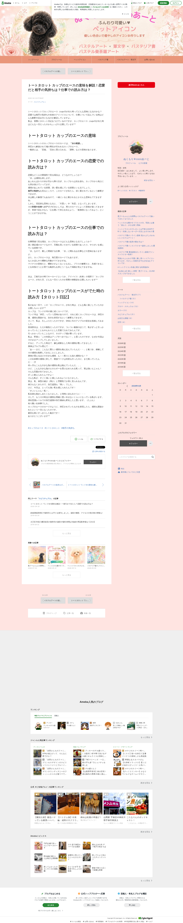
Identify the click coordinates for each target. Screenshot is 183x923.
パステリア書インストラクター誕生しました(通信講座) (136, 247)
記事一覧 (70, 613)
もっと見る (66, 533)
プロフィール (56, 59)
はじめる (51, 905)
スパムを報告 (76, 921)
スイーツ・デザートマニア (123, 747)
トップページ (33, 59)
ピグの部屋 (143, 163)
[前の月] (127, 386)
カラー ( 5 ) (122, 310)
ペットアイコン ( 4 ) (126, 302)
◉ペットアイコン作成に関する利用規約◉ (133, 267)
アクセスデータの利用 (114, 921)
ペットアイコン (80, 59)
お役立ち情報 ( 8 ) (125, 318)
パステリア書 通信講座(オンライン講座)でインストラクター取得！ (136, 253)
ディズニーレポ (39, 747)
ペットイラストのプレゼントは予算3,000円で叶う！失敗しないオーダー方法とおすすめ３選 (136, 230)
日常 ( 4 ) (121, 322)
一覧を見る (136, 280)
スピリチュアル (39, 102)
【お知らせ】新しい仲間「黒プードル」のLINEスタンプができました (136, 272)
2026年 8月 (136, 386)
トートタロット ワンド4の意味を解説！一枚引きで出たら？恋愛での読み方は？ (81, 71)
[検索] (152, 457)
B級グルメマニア (79, 747)
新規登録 (163, 3)
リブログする (98, 439)
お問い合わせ (149, 59)
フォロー (93, 462)
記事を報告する (100, 451)
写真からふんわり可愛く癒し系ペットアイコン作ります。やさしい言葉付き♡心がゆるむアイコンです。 (136, 260)
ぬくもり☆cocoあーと (136, 159)
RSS (122, 469)
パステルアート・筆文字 (126, 59)
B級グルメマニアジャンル (43, 716)
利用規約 (101, 921)
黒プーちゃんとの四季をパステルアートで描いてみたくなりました (136, 217)
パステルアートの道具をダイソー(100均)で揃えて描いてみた (54, 71)
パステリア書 (103, 59)
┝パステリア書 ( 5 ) (126, 298)
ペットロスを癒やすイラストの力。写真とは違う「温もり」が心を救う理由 (136, 224)
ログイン (176, 3)
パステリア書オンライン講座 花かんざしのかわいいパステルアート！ (136, 236)
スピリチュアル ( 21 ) (126, 314)
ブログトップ (51, 613)
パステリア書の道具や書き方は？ (131, 242)
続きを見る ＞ (149, 180)
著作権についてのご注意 (130, 472)
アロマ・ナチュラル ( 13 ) (128, 306)
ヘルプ (150, 921)
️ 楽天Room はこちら (136, 85)
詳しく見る (91, 905)
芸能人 (56, 716)
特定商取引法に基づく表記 (135, 921)
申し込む (132, 905)
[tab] (43, 716)
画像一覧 (87, 613)
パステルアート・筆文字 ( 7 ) (129, 295)
